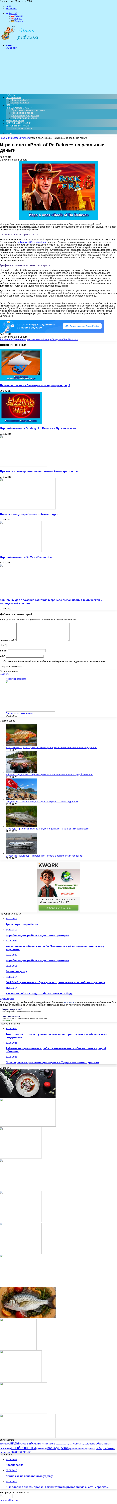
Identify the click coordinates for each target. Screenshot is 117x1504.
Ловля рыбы (13, 97)
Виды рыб (12, 105)
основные (5, 1448)
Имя (3, 645)
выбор (22, 1443)
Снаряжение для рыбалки (25, 115)
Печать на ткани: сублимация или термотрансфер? (35, 385)
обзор (99, 1443)
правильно (41, 1448)
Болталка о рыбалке (18, 123)
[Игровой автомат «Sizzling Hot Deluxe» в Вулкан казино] (21, 423)
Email (3, 650)
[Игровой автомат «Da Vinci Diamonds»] (21, 551)
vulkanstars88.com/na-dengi (32, 242)
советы (7, 1452)
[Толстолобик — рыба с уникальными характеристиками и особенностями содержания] (21, 745)
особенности (23, 1447)
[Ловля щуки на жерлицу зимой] (18, 1349)
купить (69, 1444)
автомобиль (5, 1444)
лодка (84, 1444)
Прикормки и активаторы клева (28, 110)
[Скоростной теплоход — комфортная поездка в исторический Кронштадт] (21, 853)
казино (52, 1443)
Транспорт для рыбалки (24, 118)
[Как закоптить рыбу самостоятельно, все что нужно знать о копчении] (28, 1437)
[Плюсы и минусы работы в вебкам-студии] (28, 508)
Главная (4, 138)
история (44, 1444)
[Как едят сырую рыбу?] (28, 1097)
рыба (98, 1448)
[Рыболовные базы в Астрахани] (26, 1285)
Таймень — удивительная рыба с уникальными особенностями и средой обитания (49, 774)
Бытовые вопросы (17, 125)
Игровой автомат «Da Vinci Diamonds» (26, 557)
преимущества (58, 1448)
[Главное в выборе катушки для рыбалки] (21, 1381)
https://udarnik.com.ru (9, 1018)
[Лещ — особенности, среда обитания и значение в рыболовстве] (28, 1317)
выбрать (33, 1443)
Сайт (2, 656)
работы (91, 1448)
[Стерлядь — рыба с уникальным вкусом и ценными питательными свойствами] (21, 826)
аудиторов (68, 1002)
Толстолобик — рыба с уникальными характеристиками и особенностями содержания (51, 747)
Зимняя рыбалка (20, 100)
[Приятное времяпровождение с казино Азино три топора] (23, 465)
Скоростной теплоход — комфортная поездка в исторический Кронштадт (44, 856)
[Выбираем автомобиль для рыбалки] (28, 1126)
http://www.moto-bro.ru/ (10, 1011)
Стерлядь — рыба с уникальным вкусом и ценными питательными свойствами (47, 828)
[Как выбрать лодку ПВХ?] (23, 1413)
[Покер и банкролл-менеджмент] (21, 1221)
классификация (61, 1444)
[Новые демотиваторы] (27, 1189)
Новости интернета (21, 128)
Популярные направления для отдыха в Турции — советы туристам (42, 801)
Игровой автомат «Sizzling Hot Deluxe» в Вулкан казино (38, 428)
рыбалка (109, 1448)
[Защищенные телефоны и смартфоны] (21, 1253)
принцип (84, 1448)
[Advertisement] (58, 71)
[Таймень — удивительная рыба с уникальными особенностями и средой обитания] (21, 772)
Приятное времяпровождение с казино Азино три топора (39, 471)
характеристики (21, 1451)
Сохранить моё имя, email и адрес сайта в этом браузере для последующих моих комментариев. (54, 661)
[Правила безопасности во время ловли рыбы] (21, 1157)
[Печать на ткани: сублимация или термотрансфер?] (21, 380)
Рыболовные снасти (19, 108)
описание (108, 1444)
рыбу (2, 1452)
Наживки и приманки (22, 113)
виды (14, 1443)
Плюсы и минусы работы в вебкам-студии (29, 514)
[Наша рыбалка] (19, 40)
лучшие (90, 1443)
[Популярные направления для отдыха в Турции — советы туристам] (21, 799)
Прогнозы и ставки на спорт (20, 713)
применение (75, 1448)
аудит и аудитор (7, 999)
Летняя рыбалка (20, 102)
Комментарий (8, 640)
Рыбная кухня (15, 120)
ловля (77, 1443)
